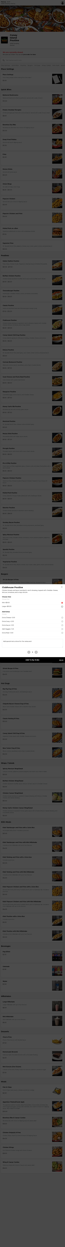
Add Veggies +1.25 (8, 629)
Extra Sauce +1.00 (8, 625)
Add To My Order (32, 660)
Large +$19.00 (6, 606)
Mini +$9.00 (6, 602)
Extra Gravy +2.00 (8, 621)
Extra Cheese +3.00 (8, 617)
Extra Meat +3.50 (7, 633)
